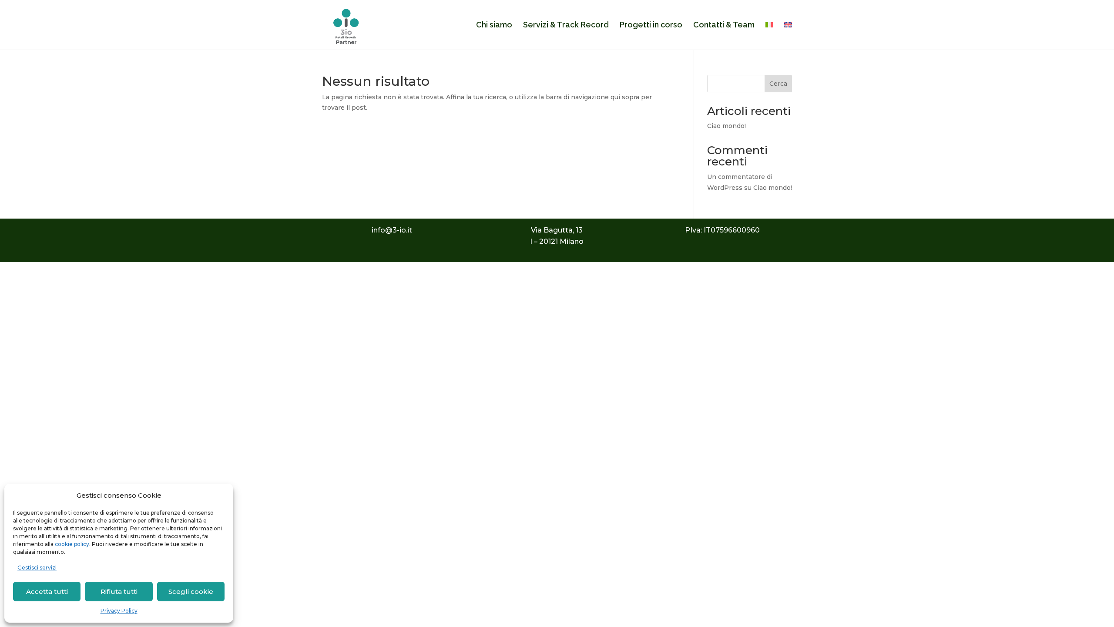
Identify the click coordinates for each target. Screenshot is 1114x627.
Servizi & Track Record (566, 25)
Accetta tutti (47, 591)
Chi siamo (494, 25)
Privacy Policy (119, 610)
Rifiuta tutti (119, 591)
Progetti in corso (651, 25)
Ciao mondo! (726, 126)
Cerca (778, 84)
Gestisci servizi (37, 567)
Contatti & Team (724, 25)
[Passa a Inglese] (788, 36)
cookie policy (72, 544)
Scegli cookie (190, 591)
